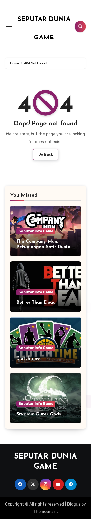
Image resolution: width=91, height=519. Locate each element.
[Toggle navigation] (9, 26)
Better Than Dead (36, 302)
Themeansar (45, 511)
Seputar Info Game (35, 231)
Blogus (73, 504)
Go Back (45, 154)
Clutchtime (28, 358)
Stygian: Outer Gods (38, 414)
